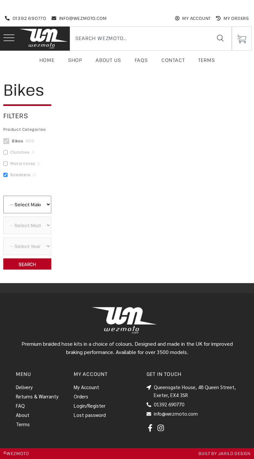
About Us (108, 60)
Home (47, 60)
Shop (75, 60)
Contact (173, 60)
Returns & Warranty (37, 396)
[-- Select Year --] (27, 246)
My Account (86, 387)
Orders (81, 396)
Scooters (20, 174)
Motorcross (22, 163)
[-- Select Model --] (27, 225)
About (22, 415)
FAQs (141, 60)
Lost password (90, 415)
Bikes (17, 140)
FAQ (20, 405)
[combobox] (138, 38)
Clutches (20, 152)
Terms (206, 60)
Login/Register (90, 405)
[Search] (220, 38)
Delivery (24, 387)
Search (27, 264)
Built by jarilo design (224, 453)
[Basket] (242, 38)
